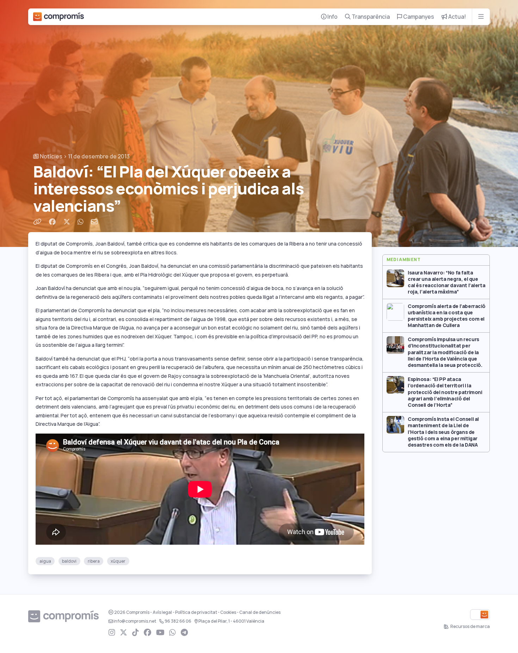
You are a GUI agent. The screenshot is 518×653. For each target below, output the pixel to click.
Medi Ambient (403, 259)
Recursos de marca (470, 626)
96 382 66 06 (178, 621)
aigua (45, 561)
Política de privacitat (196, 612)
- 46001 (231, 621)
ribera (94, 561)
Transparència (370, 16)
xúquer (118, 561)
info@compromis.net (134, 621)
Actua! (456, 16)
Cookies (228, 612)
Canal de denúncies (259, 612)
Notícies (50, 156)
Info (332, 16)
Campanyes (418, 16)
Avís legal (162, 612)
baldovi (69, 561)
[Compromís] (58, 16)
